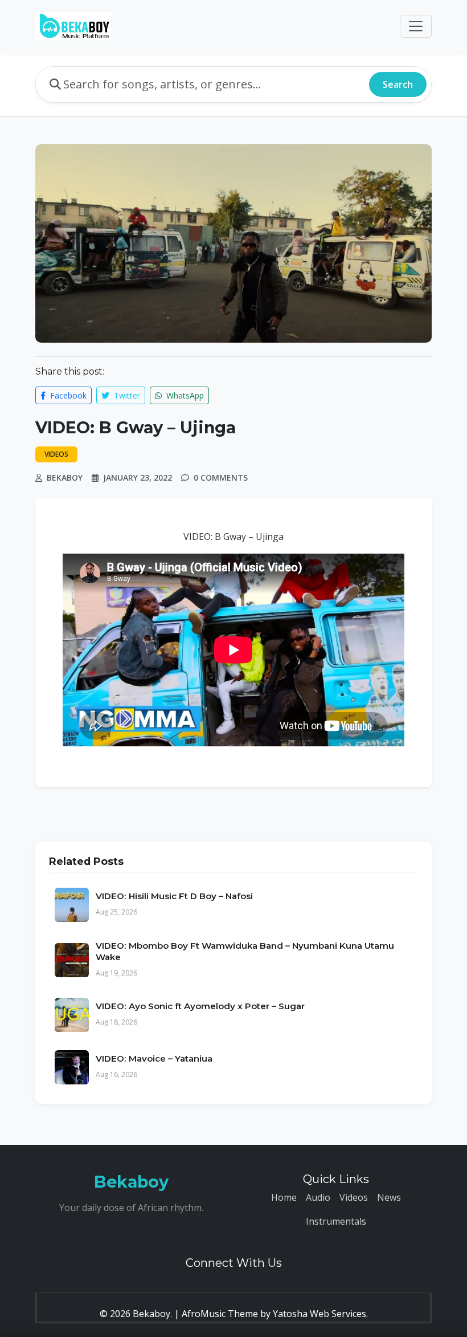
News (389, 1197)
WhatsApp (184, 395)
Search (398, 84)
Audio (318, 1197)
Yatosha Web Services (319, 1313)
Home (284, 1197)
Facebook (67, 395)
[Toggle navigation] (416, 26)
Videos (353, 1197)
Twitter (126, 395)
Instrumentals (336, 1221)
